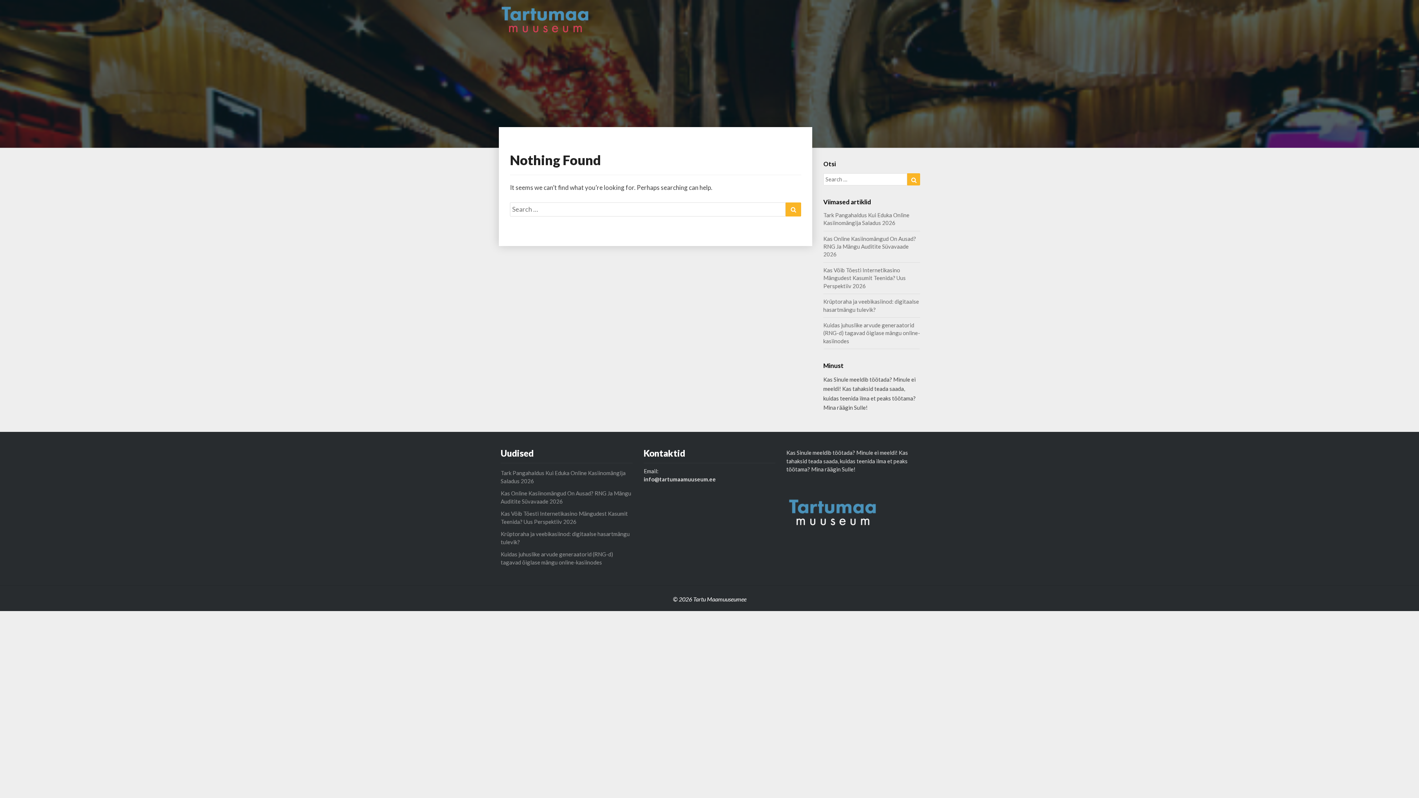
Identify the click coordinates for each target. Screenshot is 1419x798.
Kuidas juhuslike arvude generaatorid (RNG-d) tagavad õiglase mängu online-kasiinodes (871, 333)
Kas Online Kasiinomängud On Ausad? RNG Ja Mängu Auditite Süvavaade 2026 (869, 246)
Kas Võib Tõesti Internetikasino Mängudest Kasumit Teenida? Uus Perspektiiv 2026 (864, 278)
